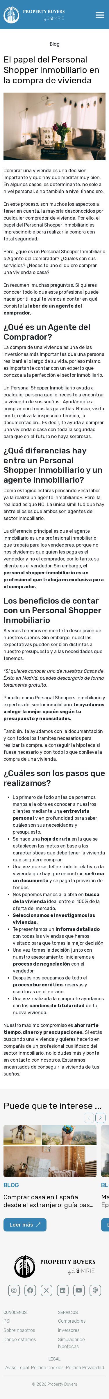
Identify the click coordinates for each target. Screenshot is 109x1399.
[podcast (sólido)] (95, 1290)
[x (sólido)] (46, 1290)
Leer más (21, 1225)
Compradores (72, 1321)
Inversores (69, 1330)
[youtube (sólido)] (79, 1290)
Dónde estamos (19, 1339)
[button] (100, 1118)
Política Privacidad (85, 1367)
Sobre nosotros (19, 1330)
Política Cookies (47, 1367)
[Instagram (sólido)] (14, 1290)
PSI (6, 1321)
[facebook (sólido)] (30, 1290)
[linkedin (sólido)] (63, 1290)
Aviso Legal (17, 1367)
